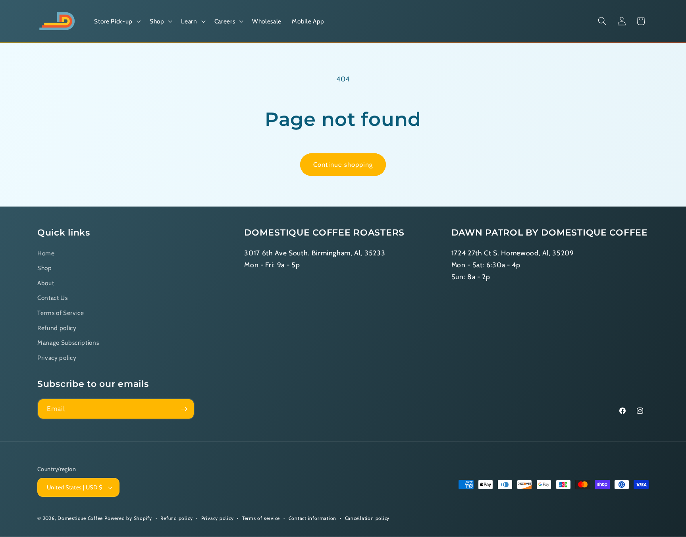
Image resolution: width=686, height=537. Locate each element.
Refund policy (57, 328)
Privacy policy (56, 357)
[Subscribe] (184, 409)
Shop (44, 268)
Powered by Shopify (128, 518)
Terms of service (261, 518)
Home (46, 253)
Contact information (313, 518)
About (45, 283)
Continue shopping (343, 164)
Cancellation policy (367, 518)
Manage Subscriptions (68, 343)
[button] (116, 21)
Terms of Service (60, 313)
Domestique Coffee (80, 518)
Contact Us (52, 298)
